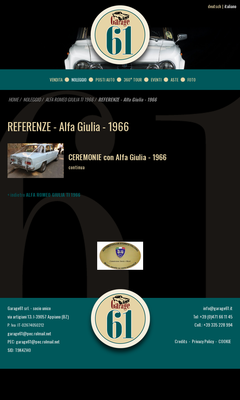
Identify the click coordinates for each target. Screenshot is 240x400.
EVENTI (156, 80)
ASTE (174, 80)
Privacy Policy (203, 341)
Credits (181, 341)
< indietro (44, 194)
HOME (13, 99)
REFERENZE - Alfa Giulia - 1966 (127, 99)
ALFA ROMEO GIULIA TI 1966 (69, 99)
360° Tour (133, 80)
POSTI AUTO (105, 80)
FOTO (192, 80)
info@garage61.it (217, 308)
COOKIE (224, 341)
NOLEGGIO (79, 80)
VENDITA (56, 80)
